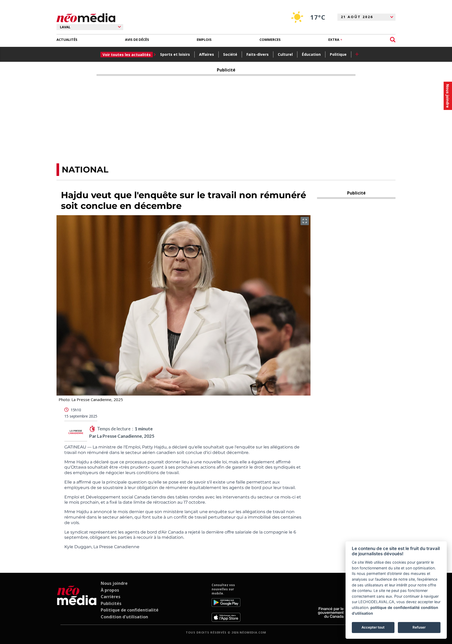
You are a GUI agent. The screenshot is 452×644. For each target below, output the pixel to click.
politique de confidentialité (395, 607)
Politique (338, 54)
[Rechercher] (393, 40)
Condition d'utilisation (124, 617)
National (85, 169)
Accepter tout (373, 627)
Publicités (111, 603)
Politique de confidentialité (130, 610)
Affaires (206, 54)
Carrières (110, 596)
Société (230, 54)
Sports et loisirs (175, 54)
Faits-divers (257, 54)
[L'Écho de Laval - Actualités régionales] (85, 18)
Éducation (311, 54)
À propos (110, 590)
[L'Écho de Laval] (76, 602)
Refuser (419, 627)
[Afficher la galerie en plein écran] (304, 221)
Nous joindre (114, 583)
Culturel (285, 54)
